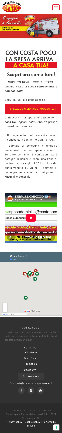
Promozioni (31, 363)
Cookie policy (32, 422)
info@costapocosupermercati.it (34, 383)
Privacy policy (14, 422)
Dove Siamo (31, 358)
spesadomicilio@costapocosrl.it (33, 109)
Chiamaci (32, 376)
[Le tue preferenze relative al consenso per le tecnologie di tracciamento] (56, 427)
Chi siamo (31, 352)
